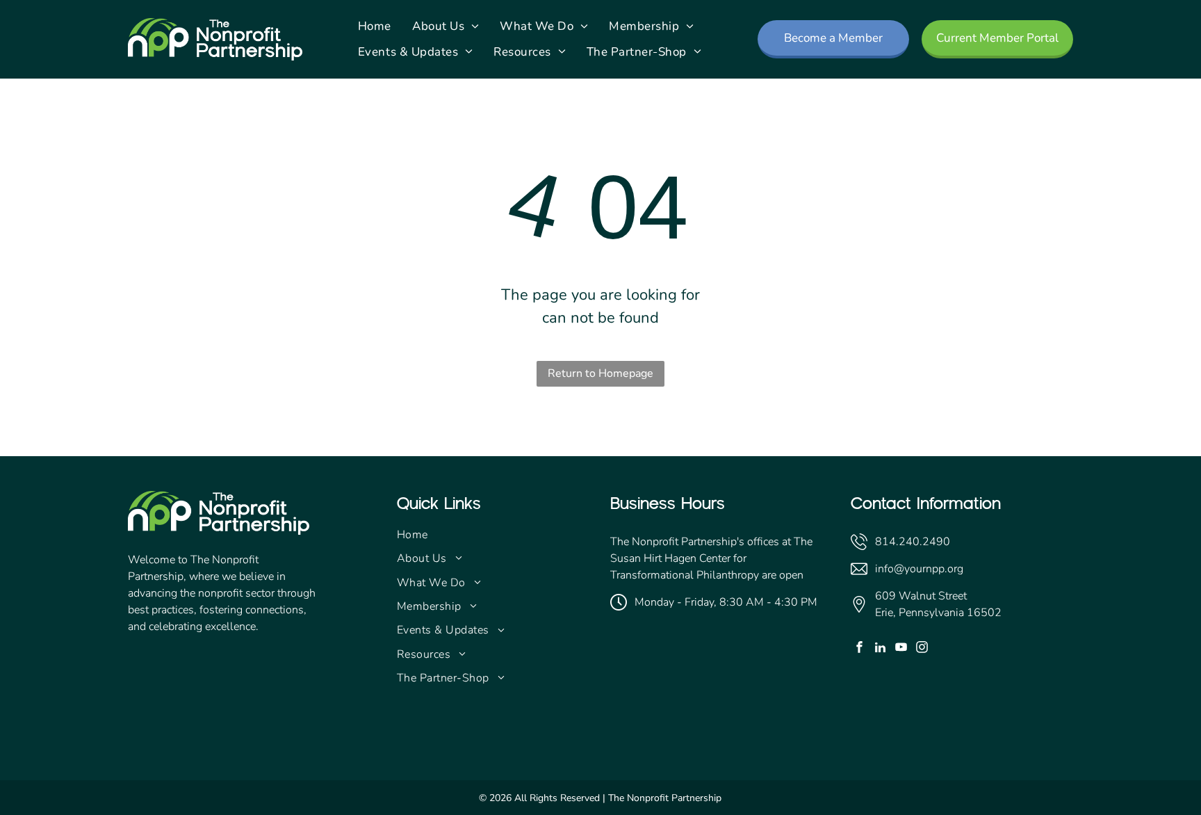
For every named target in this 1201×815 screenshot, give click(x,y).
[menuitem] (375, 26)
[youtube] (901, 648)
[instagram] (922, 648)
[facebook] (859, 648)
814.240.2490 (912, 541)
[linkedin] (880, 648)
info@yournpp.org (919, 568)
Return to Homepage (600, 373)
